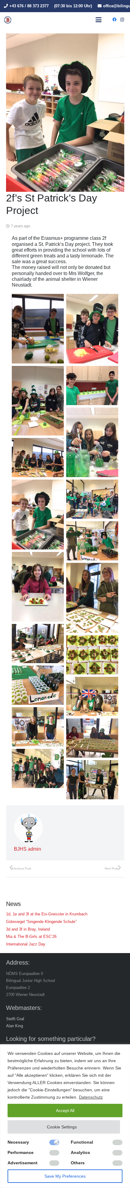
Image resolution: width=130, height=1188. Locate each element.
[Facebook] (114, 20)
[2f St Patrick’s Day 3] (92, 328)
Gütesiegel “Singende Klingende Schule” (41, 921)
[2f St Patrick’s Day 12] (92, 597)
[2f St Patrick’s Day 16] (92, 696)
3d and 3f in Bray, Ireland (28, 929)
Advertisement (22, 1162)
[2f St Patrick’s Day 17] (38, 726)
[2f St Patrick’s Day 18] (92, 738)
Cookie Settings (62, 1126)
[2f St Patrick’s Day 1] (92, 779)
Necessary (18, 1142)
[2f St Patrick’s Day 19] (38, 768)
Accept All (65, 1110)
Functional (82, 1142)
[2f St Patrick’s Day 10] (92, 540)
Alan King (14, 1026)
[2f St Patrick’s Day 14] (92, 654)
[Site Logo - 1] (7, 20)
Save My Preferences (65, 1176)
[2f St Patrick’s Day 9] (92, 499)
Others (78, 1162)
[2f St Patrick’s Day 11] (38, 587)
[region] (65, 1116)
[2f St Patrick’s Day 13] (38, 643)
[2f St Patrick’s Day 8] (38, 514)
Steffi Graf (15, 1019)
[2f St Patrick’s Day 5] (92, 385)
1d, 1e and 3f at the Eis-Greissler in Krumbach (46, 914)
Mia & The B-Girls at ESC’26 (31, 936)
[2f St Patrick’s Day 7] (38, 457)
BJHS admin (27, 849)
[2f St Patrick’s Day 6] (92, 442)
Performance (21, 1152)
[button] (99, 20)
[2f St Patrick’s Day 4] (38, 401)
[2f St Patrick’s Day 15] (38, 685)
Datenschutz (91, 1097)
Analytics (80, 1152)
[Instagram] (122, 20)
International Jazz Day (25, 944)
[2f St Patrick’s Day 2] (38, 328)
